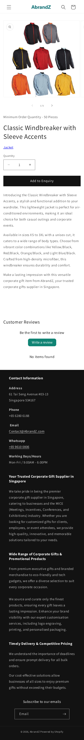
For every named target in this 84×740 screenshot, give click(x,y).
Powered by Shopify (51, 731)
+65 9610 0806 (19, 447)
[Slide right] (52, 105)
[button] (9, 7)
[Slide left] (32, 105)
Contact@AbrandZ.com (26, 431)
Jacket (8, 147)
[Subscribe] (64, 714)
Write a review (42, 342)
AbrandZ (35, 731)
